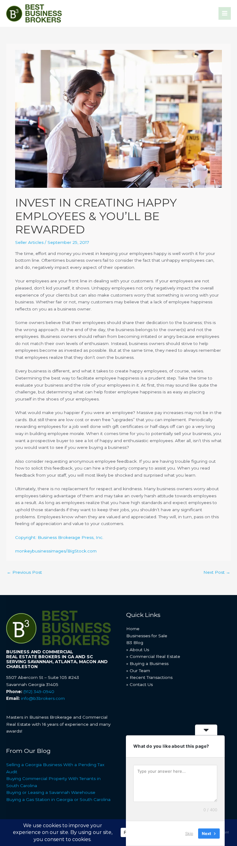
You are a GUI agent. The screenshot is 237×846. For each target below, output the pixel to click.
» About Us (137, 649)
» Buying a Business (147, 663)
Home (132, 628)
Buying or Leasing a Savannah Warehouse (50, 792)
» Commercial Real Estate (153, 656)
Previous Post (24, 572)
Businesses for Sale (146, 635)
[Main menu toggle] (224, 13)
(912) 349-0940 (38, 691)
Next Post (216, 572)
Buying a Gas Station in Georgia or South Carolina (58, 799)
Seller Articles (29, 242)
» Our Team (138, 670)
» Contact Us (139, 684)
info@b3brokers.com (43, 698)
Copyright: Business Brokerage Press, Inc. (59, 537)
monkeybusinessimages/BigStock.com (56, 550)
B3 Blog (134, 642)
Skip (189, 833)
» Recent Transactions (149, 677)
